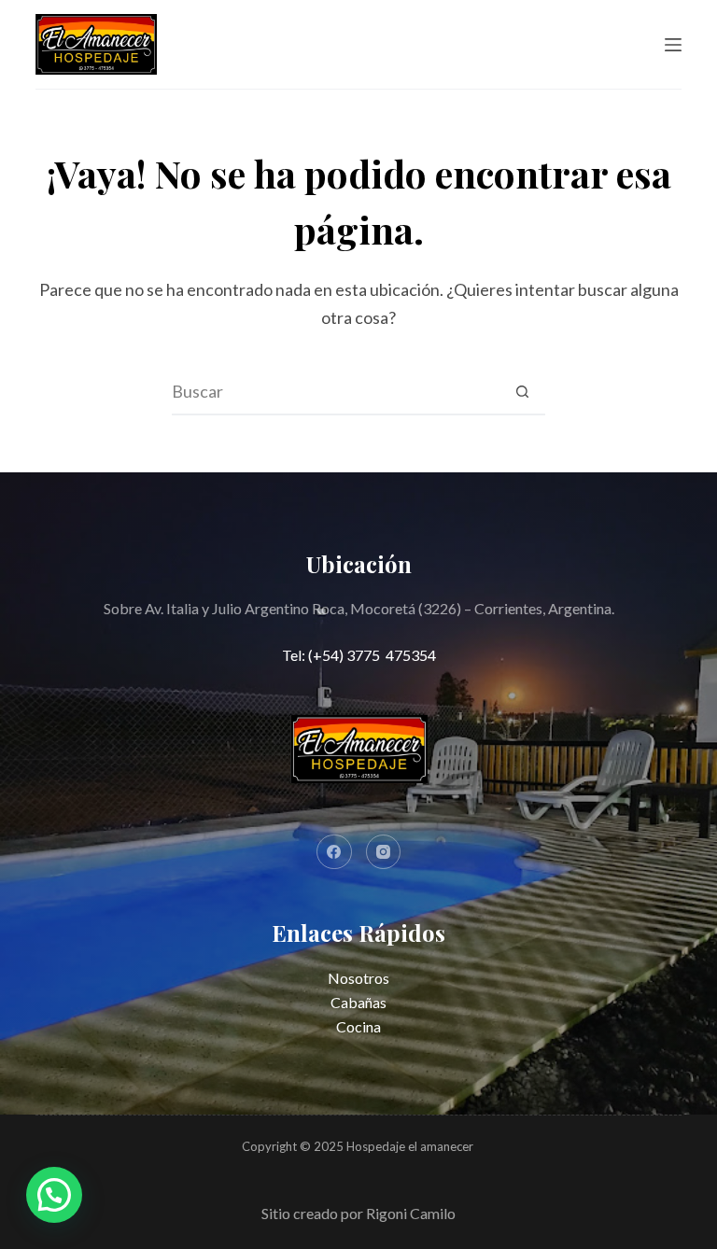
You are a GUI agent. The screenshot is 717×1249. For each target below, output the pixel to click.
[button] (54, 1195)
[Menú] (673, 44)
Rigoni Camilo (411, 1213)
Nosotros (358, 978)
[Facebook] (334, 852)
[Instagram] (383, 852)
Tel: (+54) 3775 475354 (359, 655)
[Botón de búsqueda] (522, 391)
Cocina (358, 1026)
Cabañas (358, 1002)
